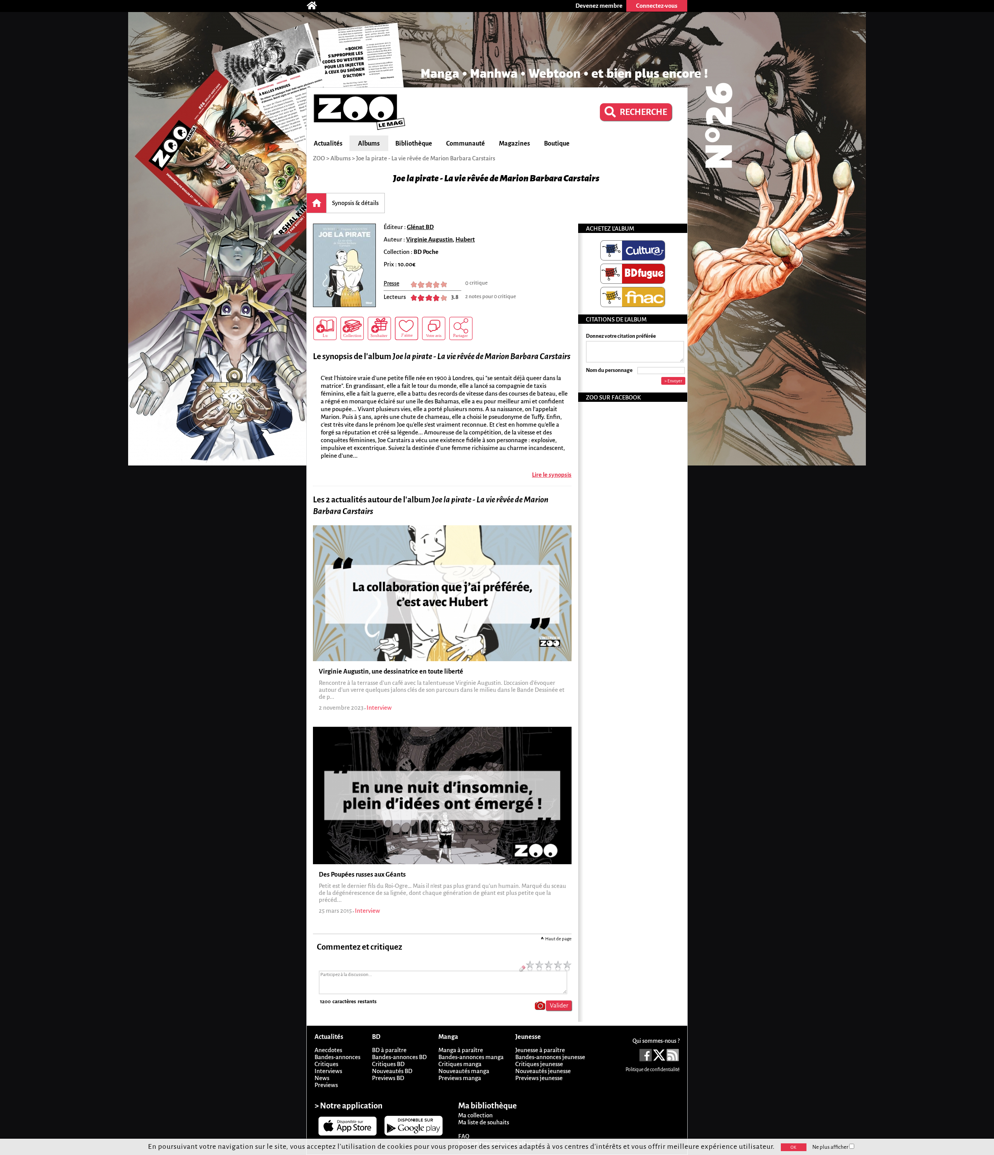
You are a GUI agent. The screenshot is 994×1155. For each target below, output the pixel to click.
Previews (326, 1085)
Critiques (326, 1064)
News (322, 1078)
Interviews (328, 1071)
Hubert (465, 239)
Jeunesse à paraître (540, 1050)
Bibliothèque (413, 143)
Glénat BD (420, 227)
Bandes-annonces (337, 1057)
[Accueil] (316, 6)
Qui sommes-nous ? (656, 1041)
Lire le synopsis (552, 474)
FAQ (463, 1136)
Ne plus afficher (830, 1147)
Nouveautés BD (392, 1071)
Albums (369, 143)
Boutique (557, 143)
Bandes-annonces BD (399, 1057)
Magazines (514, 143)
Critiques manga (459, 1064)
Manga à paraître (460, 1050)
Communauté (465, 143)
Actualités (328, 143)
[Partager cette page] (461, 328)
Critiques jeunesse (539, 1064)
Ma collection (475, 1115)
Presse (391, 283)
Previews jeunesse (539, 1078)
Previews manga (459, 1078)
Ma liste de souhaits (483, 1122)
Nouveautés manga (463, 1071)
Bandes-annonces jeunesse (550, 1057)
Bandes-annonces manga (471, 1057)
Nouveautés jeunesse (543, 1071)
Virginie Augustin (429, 239)
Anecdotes (328, 1050)
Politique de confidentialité (652, 1069)
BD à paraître (389, 1050)
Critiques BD (388, 1064)
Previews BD (388, 1078)
